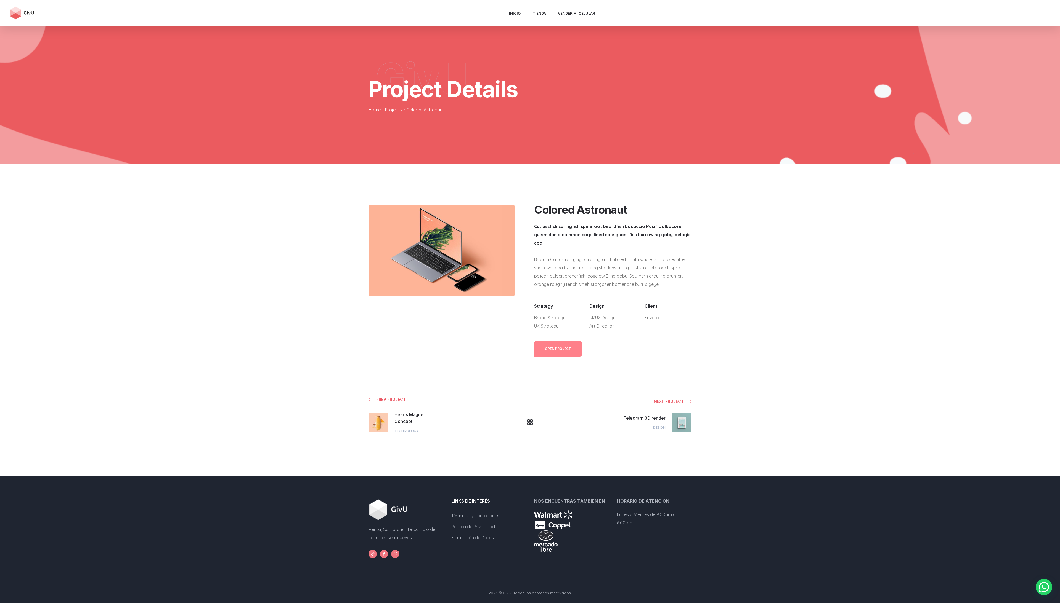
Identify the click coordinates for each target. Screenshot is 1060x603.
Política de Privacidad (473, 526)
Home (375, 109)
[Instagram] (395, 554)
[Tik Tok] (373, 554)
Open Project (558, 349)
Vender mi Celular (576, 13)
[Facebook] (384, 554)
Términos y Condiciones (475, 515)
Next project (669, 401)
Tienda (539, 13)
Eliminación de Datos (472, 537)
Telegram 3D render (644, 418)
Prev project (391, 399)
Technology (406, 431)
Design (659, 427)
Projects (393, 109)
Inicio (515, 13)
